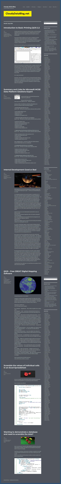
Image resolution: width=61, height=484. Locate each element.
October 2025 (46, 316)
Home (24, 6)
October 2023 (46, 333)
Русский (46, 274)
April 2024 (46, 73)
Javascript (46, 211)
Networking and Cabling (48, 221)
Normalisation (47, 222)
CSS (45, 192)
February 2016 (47, 144)
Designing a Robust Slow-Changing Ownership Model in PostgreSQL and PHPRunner (50, 33)
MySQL (46, 220)
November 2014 (47, 411)
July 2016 (46, 396)
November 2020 (47, 104)
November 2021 (47, 94)
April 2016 (46, 142)
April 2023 (46, 82)
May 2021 (46, 99)
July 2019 (46, 114)
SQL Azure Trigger (47, 255)
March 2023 (46, 83)
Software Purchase (47, 252)
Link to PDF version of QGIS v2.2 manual (21, 358)
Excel (5, 373)
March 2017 (46, 135)
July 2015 (46, 148)
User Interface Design (48, 265)
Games (46, 203)
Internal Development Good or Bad (20, 170)
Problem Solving (47, 236)
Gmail (45, 209)
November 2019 (47, 112)
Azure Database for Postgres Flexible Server (51, 179)
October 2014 (46, 412)
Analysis (46, 173)
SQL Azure (46, 254)
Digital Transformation (48, 198)
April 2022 (46, 90)
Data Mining (46, 194)
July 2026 (46, 57)
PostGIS (46, 233)
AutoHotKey (46, 176)
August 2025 (46, 318)
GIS (6, 35)
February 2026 (47, 59)
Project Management (48, 239)
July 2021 (46, 97)
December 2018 (47, 120)
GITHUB (46, 208)
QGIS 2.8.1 (46, 242)
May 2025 (46, 64)
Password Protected (47, 228)
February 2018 (47, 126)
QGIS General (6, 283)
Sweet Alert (46, 259)
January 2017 (46, 137)
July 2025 (46, 63)
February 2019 (47, 119)
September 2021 (47, 96)
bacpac (46, 182)
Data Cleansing (47, 193)
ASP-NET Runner (47, 175)
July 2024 (46, 70)
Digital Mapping (7, 33)
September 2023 (47, 78)
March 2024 (46, 74)
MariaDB (27, 6)
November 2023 (47, 332)
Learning (6, 97)
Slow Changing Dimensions (49, 251)
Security (46, 250)
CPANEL (46, 189)
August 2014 (46, 158)
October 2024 (46, 69)
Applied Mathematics (48, 174)
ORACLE (46, 227)
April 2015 (46, 151)
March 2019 (46, 118)
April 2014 (46, 162)
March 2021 (46, 101)
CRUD (45, 191)
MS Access (33, 6)
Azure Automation (47, 178)
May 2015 (46, 150)
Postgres (39, 6)
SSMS (45, 258)
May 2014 (46, 161)
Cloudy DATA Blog (10, 6)
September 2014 (47, 157)
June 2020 (46, 363)
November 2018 (47, 121)
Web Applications (47, 269)
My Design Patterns (47, 218)
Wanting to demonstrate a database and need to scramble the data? (20, 433)
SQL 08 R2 (46, 253)
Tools (45, 261)
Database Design (7, 440)
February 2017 (47, 136)
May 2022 (46, 89)
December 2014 (47, 410)
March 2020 (46, 365)
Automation (46, 177)
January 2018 (46, 127)
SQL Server (45, 6)
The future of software (48, 260)
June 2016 (46, 141)
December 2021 (47, 349)
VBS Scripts (46, 268)
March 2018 (46, 125)
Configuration (47, 186)
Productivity (5, 176)
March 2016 (46, 143)
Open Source (8, 282)
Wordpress (46, 272)
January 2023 (46, 85)
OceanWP (46, 225)
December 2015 (47, 146)
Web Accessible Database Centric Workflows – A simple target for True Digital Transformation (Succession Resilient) (51, 40)
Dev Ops (46, 196)
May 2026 (46, 58)
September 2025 (47, 317)
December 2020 (47, 103)
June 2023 (46, 81)
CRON (45, 190)
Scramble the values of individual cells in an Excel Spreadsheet (21, 366)
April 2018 (46, 380)
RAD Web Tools (47, 244)
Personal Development (48, 229)
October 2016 (46, 395)
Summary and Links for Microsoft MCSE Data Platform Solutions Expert (22, 90)
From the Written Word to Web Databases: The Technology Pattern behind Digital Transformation (51, 37)
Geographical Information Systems (50, 205)
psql (45, 240)
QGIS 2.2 (9, 35)
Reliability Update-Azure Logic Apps (50, 245)
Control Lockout (47, 188)
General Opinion (7, 175)
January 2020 (46, 110)
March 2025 (46, 65)
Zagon (45, 273)
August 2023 (46, 79)
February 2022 (47, 347)
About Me (54, 6)
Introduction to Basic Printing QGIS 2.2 (22, 28)
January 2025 (46, 67)
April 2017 (46, 134)
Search (50, 6)
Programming (6, 177)
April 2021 (46, 100)
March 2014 (46, 163)
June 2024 (46, 71)
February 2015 (47, 153)
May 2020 (46, 364)
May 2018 (46, 379)
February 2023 (47, 84)
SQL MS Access (47, 256)
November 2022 (47, 87)
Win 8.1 (46, 270)
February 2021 (47, 102)
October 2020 (46, 105)
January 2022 (46, 348)
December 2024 (47, 68)
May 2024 (46, 72)
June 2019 (46, 115)
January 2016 (46, 145)
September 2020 (47, 106)
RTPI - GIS (7, 36)
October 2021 (46, 95)
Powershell (46, 235)
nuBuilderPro (46, 224)
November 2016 (47, 394)
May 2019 (46, 116)
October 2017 (46, 129)
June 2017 (46, 133)
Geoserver (46, 206)
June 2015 (46, 149)
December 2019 (47, 111)
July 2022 (46, 88)
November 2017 (47, 128)
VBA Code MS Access (48, 266)
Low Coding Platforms (48, 213)
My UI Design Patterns (48, 219)
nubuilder (46, 223)
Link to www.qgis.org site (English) (20, 306)
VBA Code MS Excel (47, 267)
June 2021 (46, 98)
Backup (46, 181)
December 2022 (47, 86)
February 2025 (47, 66)
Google (46, 210)
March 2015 (46, 152)
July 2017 (46, 132)
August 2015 (46, 147)
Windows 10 (46, 271)
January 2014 (46, 164)
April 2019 (46, 117)
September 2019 (47, 113)
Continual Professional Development (50, 187)
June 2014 (46, 160)
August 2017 (46, 131)
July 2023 (46, 80)
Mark (4, 31)
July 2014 (46, 159)
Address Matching (47, 170)
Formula (46, 202)
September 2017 (47, 130)
